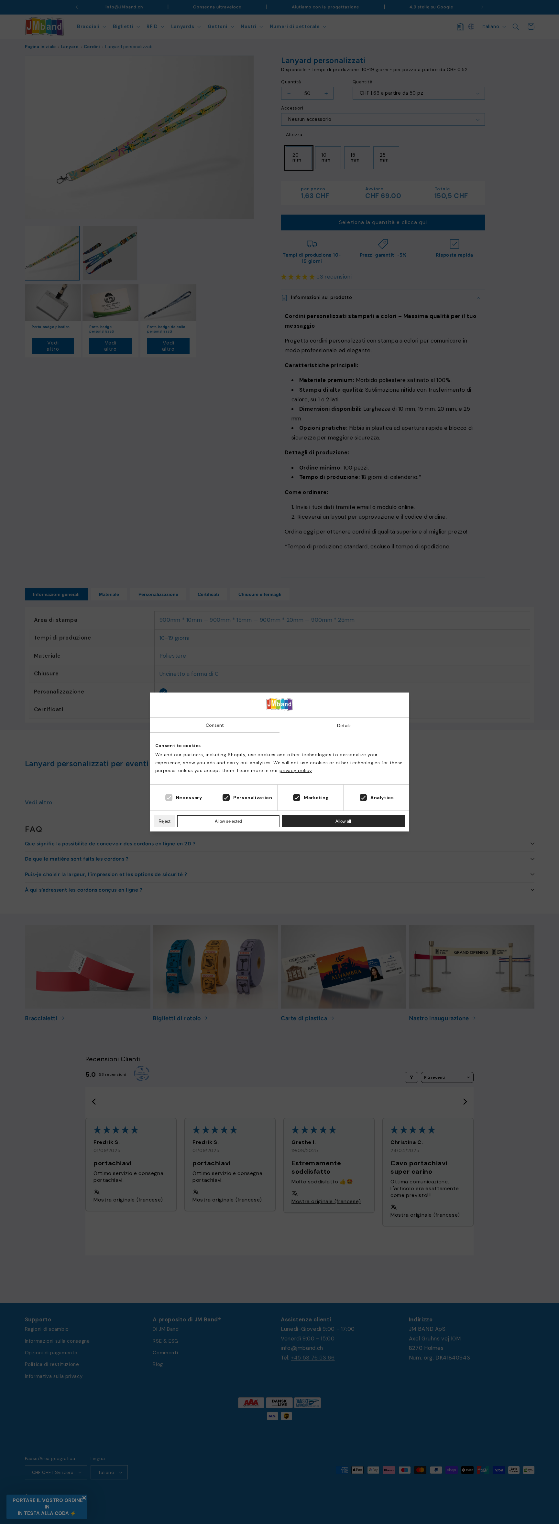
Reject (164, 821)
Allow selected (228, 821)
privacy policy (296, 770)
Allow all (343, 821)
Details (344, 725)
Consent (215, 725)
